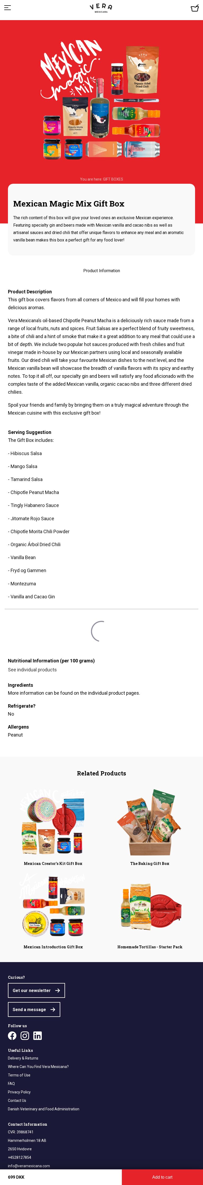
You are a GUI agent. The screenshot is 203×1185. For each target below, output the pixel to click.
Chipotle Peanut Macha (35, 492)
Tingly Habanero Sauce (35, 505)
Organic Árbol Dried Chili (36, 544)
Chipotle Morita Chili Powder (40, 531)
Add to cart (162, 1177)
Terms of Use (19, 1075)
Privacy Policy (19, 1092)
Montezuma (23, 583)
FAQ (11, 1083)
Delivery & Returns (23, 1058)
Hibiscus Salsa (26, 453)
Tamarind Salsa (27, 479)
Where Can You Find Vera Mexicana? (38, 1067)
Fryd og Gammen (28, 570)
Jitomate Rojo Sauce (32, 518)
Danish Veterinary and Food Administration (43, 1109)
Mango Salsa (24, 466)
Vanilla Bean (23, 557)
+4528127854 (19, 1157)
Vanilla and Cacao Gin (33, 596)
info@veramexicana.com (29, 1166)
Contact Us (17, 1100)
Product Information (101, 270)
